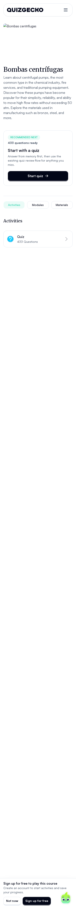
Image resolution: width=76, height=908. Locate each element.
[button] (38, 239)
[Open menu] (65, 10)
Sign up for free (36, 901)
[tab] (14, 205)
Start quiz (35, 176)
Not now (12, 901)
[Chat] (66, 898)
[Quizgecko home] (25, 10)
